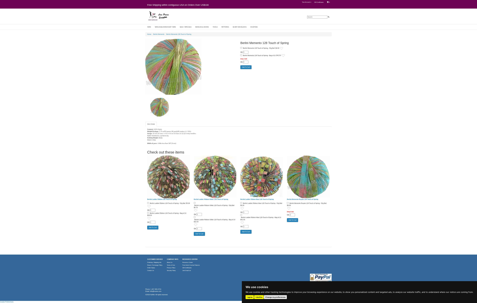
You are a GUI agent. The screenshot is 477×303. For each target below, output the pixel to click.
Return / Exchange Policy (154, 265)
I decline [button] (258, 297)
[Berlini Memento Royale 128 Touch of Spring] (308, 176)
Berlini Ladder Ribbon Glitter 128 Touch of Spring (211, 199)
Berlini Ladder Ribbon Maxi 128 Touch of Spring (257, 199)
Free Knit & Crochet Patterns (191, 265)
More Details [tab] (151, 124)
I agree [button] (250, 297)
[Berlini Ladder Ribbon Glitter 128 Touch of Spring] (215, 176)
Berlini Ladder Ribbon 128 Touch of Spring (162, 199)
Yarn (149, 27)
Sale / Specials (185, 27)
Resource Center (187, 262)
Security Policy (171, 270)
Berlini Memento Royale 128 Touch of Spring (302, 199)
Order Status (151, 267)
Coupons (254, 27)
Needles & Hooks (202, 27)
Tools (215, 27)
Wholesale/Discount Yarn (165, 27)
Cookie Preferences (6, 302)
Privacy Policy (171, 267)
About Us (169, 262)
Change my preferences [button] (275, 297)
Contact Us (150, 270)
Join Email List (186, 270)
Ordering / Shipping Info (154, 262)
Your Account (306, 2)
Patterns (225, 27)
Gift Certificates (319, 2)
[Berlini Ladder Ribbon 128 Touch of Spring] (168, 176)
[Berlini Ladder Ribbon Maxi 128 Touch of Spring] (261, 176)
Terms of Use (171, 265)
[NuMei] (158, 16)
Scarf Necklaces (239, 27)
